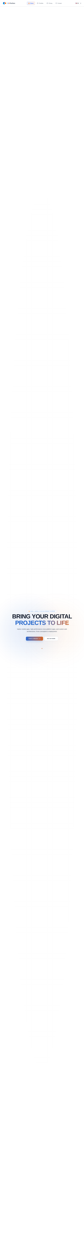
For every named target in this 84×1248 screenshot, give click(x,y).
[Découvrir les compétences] (42, 649)
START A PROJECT (33, 638)
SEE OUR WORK (51, 638)
